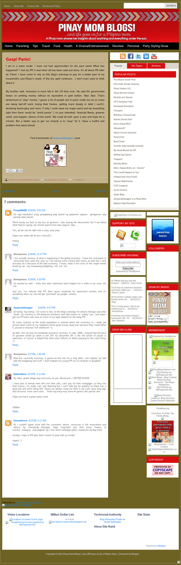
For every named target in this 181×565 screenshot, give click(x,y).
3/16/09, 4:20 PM (36, 279)
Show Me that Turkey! (124, 93)
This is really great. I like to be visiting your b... (125, 307)
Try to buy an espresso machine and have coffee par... (126, 288)
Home (7, 6)
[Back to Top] (178, 562)
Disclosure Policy (51, 6)
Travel (46, 46)
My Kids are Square (123, 97)
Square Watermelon (123, 181)
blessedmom (20, 420)
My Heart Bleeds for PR (125, 150)
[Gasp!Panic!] (18, 59)
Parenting (22, 46)
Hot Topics (137, 65)
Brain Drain (119, 141)
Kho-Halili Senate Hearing (126, 84)
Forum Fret (119, 137)
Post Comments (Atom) (28, 502)
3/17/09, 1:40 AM (36, 354)
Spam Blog (119, 194)
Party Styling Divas (155, 46)
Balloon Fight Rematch (125, 203)
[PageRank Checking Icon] (128, 215)
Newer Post (9, 191)
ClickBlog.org (162, 408)
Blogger (161, 546)
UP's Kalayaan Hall (123, 102)
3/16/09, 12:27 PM (37, 254)
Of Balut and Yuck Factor (125, 177)
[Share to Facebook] (17, 170)
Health (68, 46)
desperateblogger (23, 307)
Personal (133, 46)
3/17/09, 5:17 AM (37, 420)
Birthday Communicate (125, 115)
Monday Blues (120, 163)
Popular (118, 65)
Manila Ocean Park (123, 119)
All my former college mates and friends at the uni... (126, 298)
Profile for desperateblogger (114, 520)
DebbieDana (20, 374)
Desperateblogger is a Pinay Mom (130, 199)
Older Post (101, 191)
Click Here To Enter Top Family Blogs (162, 414)
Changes (118, 110)
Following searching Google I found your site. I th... (125, 316)
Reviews (118, 46)
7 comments (78, 180)
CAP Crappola (121, 185)
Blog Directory (167, 398)
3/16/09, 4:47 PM (46, 307)
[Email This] (7, 170)
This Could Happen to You (126, 172)
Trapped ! (118, 159)
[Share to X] (14, 170)
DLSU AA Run (120, 190)
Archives (156, 65)
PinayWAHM (20, 210)
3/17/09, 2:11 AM (36, 374)
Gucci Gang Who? (122, 124)
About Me (18, 6)
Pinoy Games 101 (122, 88)
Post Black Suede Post (124, 79)
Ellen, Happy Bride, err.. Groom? (129, 168)
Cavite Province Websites (162, 400)
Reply (15, 245)
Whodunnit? (119, 128)
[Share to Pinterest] (21, 170)
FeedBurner (134, 271)
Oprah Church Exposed (125, 132)
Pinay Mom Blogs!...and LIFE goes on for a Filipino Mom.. (90, 554)
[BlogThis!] (11, 170)
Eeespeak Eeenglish (124, 106)
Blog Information (108, 519)
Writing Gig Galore (122, 155)
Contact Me (33, 6)
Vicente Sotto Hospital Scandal (128, 146)
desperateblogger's (63, 138)
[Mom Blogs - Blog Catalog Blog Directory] (162, 380)
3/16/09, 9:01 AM (36, 210)
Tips (35, 46)
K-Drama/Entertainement (92, 46)
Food (57, 46)
